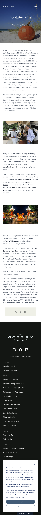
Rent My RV (8, 435)
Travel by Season (10, 379)
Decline (20, 507)
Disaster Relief (9, 417)
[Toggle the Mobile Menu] (35, 7)
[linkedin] (25, 312)
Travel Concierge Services (14, 448)
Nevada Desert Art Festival (14, 388)
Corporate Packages (11, 405)
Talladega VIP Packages (13, 392)
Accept (20, 502)
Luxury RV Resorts (11, 421)
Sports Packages (10, 413)
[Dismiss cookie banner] (34, 464)
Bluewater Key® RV (25, 179)
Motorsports (8, 400)
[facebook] (16, 312)
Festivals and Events (11, 396)
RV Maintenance (10, 452)
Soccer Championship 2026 (15, 384)
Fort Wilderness (11, 241)
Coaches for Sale (10, 370)
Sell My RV (7, 439)
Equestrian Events (10, 409)
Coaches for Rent (10, 366)
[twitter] (20, 312)
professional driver (11, 167)
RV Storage (8, 457)
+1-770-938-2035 (25, 513)
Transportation (9, 425)
